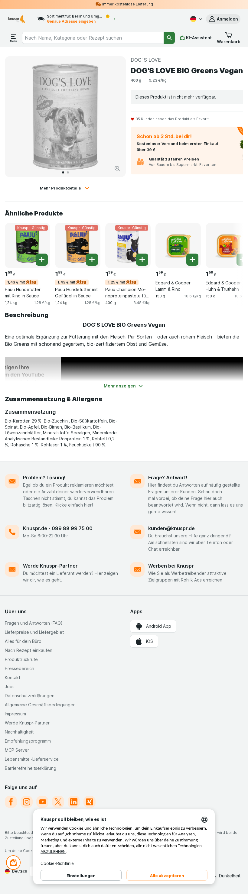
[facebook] (11, 802)
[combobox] (93, 38)
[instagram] (27, 802)
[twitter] (58, 802)
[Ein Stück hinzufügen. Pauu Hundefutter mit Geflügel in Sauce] (92, 260)
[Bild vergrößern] (117, 168)
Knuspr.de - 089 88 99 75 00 (58, 528)
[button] (223, 19)
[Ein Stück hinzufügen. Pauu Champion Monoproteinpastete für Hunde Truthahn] (142, 260)
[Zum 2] (68, 172)
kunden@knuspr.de (171, 528)
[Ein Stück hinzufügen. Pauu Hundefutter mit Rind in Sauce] (42, 260)
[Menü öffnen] (14, 38)
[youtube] (42, 802)
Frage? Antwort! (168, 478)
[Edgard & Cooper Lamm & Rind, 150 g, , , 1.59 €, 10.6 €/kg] (178, 245)
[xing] (89, 802)
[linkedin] (74, 802)
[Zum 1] (63, 172)
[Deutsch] (196, 19)
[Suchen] (169, 38)
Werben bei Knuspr (171, 566)
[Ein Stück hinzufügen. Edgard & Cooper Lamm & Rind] (192, 260)
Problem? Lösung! (44, 478)
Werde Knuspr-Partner (50, 566)
